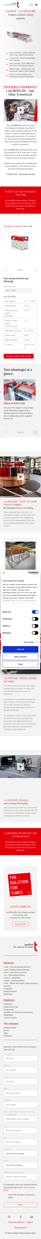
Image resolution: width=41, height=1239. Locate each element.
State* (6, 1161)
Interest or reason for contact (14, 1172)
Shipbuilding (8, 1015)
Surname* (7, 1065)
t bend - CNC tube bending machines (17, 967)
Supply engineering (11, 1007)
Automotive (8, 1004)
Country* (7, 1149)
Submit (20, 1205)
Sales (6, 1033)
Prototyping (8, 988)
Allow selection (20, 657)
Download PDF (20, 924)
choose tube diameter (10, 286)
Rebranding (8, 994)
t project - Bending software (14, 980)
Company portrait (10, 1027)
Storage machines (10, 991)
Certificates (8, 1036)
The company (11, 1023)
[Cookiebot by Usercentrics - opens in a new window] (28, 572)
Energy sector (9, 1009)
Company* (7, 1100)
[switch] (35, 619)
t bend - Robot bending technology (16, 969)
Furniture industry (10, 1017)
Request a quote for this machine (18, 356)
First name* (8, 1054)
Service (6, 1030)
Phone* (6, 1088)
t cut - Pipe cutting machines (14, 975)
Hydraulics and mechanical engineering (18, 1012)
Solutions (9, 963)
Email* (6, 1077)
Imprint (30, 1222)
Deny (20, 664)
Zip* (5, 1137)
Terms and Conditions (16, 1222)
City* (5, 1126)
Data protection (20, 1227)
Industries (9, 1000)
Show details (29, 642)
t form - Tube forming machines (15, 972)
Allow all (20, 649)
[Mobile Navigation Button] (36, 4)
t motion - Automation (12, 978)
